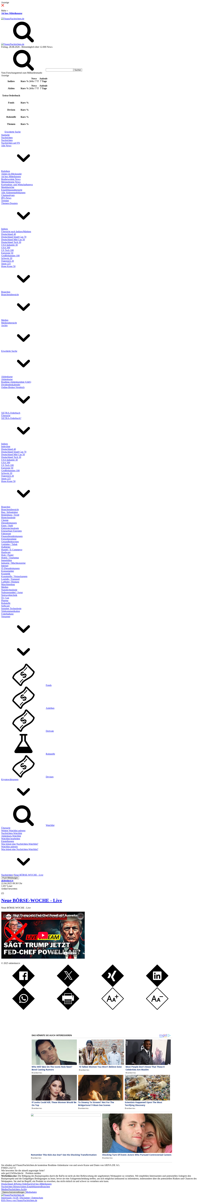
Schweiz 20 (6, 258)
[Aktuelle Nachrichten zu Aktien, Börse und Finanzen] (12, 18)
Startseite (5, 135)
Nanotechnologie (9, 589)
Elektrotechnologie (10, 528)
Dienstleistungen (9, 523)
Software (5, 606)
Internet (4, 565)
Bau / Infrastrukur (9, 512)
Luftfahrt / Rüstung (10, 581)
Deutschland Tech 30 (11, 242)
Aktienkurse (7, 376)
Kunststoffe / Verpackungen (14, 576)
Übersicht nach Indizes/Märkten (16, 231)
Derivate (50, 731)
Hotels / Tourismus (10, 557)
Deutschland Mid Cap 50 (13, 239)
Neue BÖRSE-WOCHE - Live (31, 900)
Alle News (6, 145)
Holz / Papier (7, 555)
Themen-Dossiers (9, 203)
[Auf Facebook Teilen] (23, 986)
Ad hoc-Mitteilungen (11, 13)
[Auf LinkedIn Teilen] (157, 986)
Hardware (6, 552)
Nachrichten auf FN (10, 143)
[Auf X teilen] (68, 986)
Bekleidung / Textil (10, 515)
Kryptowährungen (9, 779)
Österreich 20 (7, 261)
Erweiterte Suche (13, 132)
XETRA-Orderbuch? (11, 418)
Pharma (4, 600)
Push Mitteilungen (10, 878)
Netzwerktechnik (9, 595)
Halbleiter (5, 547)
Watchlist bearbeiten (10, 838)
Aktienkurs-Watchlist (11, 836)
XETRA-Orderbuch (10, 413)
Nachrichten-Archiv (17, 1189)
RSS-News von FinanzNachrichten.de (19, 1200)
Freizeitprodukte (8, 539)
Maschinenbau (8, 584)
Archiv (4, 325)
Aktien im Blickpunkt (11, 174)
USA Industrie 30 (9, 245)
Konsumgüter (7, 571)
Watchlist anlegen (9, 846)
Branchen (5, 292)
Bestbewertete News (11, 179)
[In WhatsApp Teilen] (23, 1009)
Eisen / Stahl (7, 525)
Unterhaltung (7, 614)
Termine (5, 200)
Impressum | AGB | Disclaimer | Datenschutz (22, 1197)
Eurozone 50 (7, 253)
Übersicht (5, 415)
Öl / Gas (5, 598)
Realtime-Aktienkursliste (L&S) (16, 382)
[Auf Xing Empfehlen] (112, 986)
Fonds (49, 685)
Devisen (49, 776)
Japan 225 (6, 263)
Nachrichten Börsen (10, 1186)
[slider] (5, 891)
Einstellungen (7, 841)
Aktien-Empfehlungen (30, 1186)
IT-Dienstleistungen (10, 568)
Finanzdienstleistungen (12, 536)
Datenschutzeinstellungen (13, 1192)
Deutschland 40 (8, 234)
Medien (4, 320)
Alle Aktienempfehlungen (13, 192)
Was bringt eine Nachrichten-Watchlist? (19, 844)
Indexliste (5, 446)
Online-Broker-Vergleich (13, 387)
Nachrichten (7, 137)
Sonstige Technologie (11, 608)
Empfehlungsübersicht (11, 190)
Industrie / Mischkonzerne (13, 563)
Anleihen (50, 708)
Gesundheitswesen (10, 541)
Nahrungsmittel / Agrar (12, 592)
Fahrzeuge (6, 533)
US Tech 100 (7, 250)
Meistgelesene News (11, 182)
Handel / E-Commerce (11, 549)
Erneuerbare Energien (11, 531)
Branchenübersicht (10, 294)
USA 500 (5, 247)
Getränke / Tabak (9, 544)
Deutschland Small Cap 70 (13, 237)
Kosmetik (5, 573)
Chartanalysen (8, 195)
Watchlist (50, 825)
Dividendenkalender (10, 384)
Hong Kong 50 (8, 266)
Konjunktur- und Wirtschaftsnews (17, 184)
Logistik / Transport (10, 579)
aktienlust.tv (14, 963)
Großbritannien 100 (10, 255)
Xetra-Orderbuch (24, 1184)
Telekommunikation (10, 611)
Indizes (4, 229)
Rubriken (5, 171)
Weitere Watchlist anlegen (13, 830)
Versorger (5, 616)
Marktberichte (7, 187)
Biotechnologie (8, 517)
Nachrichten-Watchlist (11, 833)
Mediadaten (31, 1192)
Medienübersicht (9, 323)
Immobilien (6, 560)
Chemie (4, 520)
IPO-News (6, 198)
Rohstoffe (5, 603)
